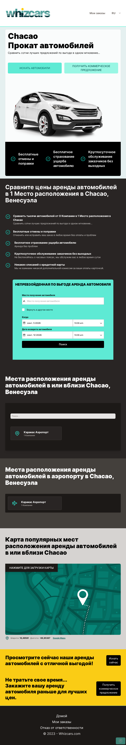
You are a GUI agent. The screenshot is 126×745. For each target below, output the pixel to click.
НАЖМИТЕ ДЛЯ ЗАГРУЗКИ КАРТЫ (31, 567)
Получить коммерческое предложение (91, 68)
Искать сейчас (113, 660)
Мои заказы (97, 13)
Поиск (63, 344)
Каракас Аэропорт (33, 501)
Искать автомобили (35, 68)
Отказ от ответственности (61, 728)
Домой (61, 716)
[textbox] (63, 301)
